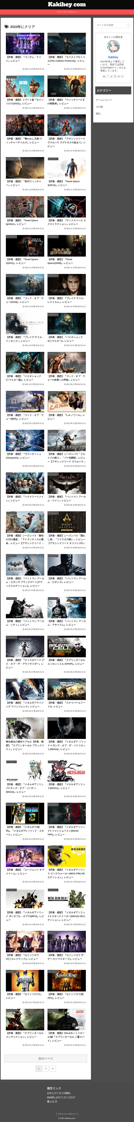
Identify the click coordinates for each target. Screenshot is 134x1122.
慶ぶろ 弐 (52, 1101)
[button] (128, 25)
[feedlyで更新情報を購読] (118, 76)
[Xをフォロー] (107, 76)
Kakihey (113, 57)
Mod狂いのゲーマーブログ (61, 1097)
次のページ (45, 1058)
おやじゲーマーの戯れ (59, 1093)
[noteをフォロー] (115, 76)
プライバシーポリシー (67, 1114)
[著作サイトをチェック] (104, 76)
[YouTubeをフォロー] (111, 76)
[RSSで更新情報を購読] (122, 76)
